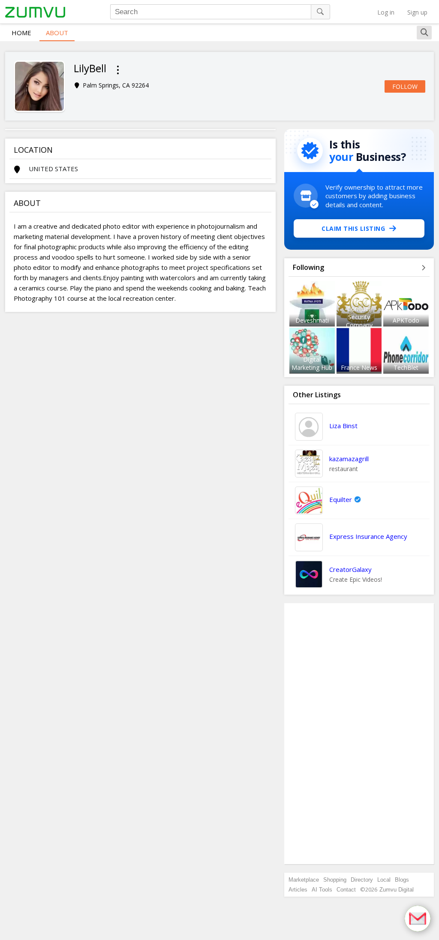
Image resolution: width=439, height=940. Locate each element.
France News (359, 367)
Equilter (340, 499)
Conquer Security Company (359, 317)
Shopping (334, 880)
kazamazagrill (349, 458)
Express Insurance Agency (368, 536)
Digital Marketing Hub (312, 363)
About (57, 32)
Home (21, 32)
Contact (346, 889)
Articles (298, 889)
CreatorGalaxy (350, 569)
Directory (362, 880)
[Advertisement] (359, 733)
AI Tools (322, 889)
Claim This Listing (353, 228)
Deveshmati (312, 320)
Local (384, 880)
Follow (405, 86)
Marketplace (304, 880)
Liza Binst (343, 425)
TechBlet (406, 367)
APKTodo (406, 320)
